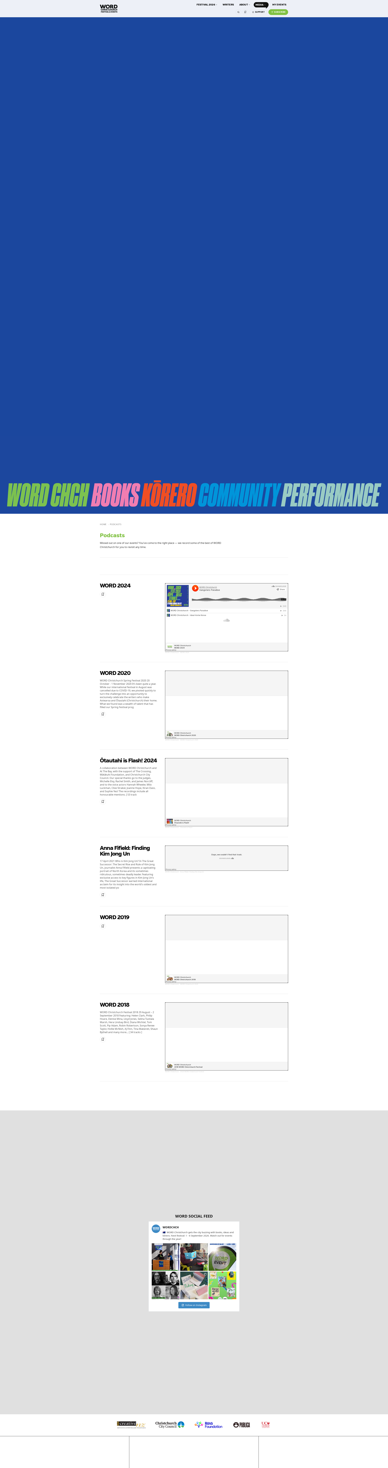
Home (103, 524)
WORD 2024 (115, 586)
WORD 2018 (114, 1005)
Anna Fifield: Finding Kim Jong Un (125, 851)
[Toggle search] (238, 12)
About (243, 4)
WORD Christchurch (172, 652)
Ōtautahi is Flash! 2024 (128, 761)
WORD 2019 (114, 918)
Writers (228, 4)
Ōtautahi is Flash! (186, 827)
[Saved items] (245, 12)
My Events (279, 4)
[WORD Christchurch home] (108, 9)
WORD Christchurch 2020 (189, 740)
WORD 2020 (115, 673)
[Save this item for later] (103, 594)
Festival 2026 (206, 4)
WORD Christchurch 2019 (189, 984)
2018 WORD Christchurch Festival (192, 1071)
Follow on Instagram (196, 1305)
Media (260, 5)
